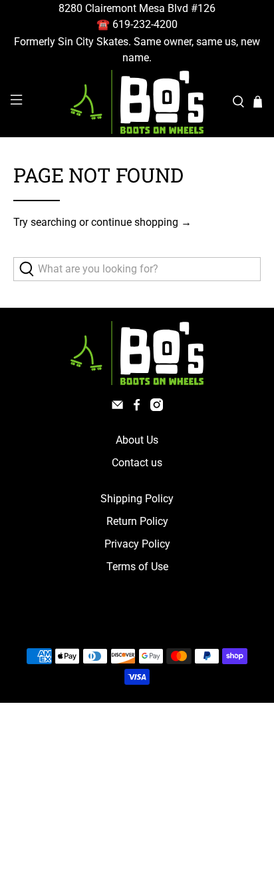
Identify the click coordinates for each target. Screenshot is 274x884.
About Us (137, 440)
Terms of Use (137, 566)
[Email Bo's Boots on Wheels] (117, 407)
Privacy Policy (137, 544)
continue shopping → (141, 222)
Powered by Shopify (193, 625)
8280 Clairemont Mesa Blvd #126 (137, 8)
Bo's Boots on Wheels (112, 625)
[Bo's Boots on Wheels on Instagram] (156, 407)
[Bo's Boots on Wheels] (137, 102)
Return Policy (137, 521)
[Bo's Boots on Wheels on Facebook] (136, 407)
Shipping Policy (137, 498)
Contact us (137, 462)
